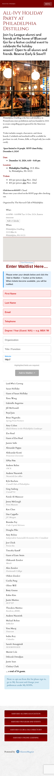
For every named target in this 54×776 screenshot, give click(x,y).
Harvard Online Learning (26, 738)
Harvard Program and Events (26, 722)
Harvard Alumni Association (26, 714)
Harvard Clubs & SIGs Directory (26, 730)
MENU (48, 4)
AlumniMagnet (27, 751)
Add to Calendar (13, 221)
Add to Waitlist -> (27, 373)
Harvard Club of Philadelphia (8, 3)
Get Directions (27, 262)
